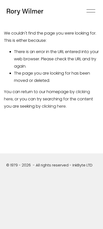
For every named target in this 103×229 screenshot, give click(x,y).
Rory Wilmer (25, 11)
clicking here (54, 106)
